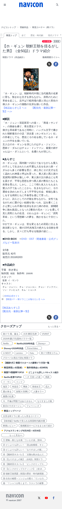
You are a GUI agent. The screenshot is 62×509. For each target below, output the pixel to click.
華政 (25, 386)
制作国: (5, 273)
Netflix (7, 343)
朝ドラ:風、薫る (10, 334)
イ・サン (7, 382)
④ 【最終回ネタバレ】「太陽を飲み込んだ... (24, 454)
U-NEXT (7, 353)
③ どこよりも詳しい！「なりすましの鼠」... (24, 449)
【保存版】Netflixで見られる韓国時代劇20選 (24, 421)
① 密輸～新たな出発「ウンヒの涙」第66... (23, 440)
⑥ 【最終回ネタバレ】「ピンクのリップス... (24, 464)
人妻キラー (38, 391)
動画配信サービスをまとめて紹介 (36, 425)
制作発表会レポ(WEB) (37, 367)
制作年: (21, 273)
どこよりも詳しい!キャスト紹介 (43, 372)
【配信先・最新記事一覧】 (15, 311)
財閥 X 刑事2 (22, 391)
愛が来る (7, 391)
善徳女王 (36, 386)
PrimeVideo (33, 348)
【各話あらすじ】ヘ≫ (15, 108)
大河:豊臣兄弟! (30, 334)
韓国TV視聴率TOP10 (14, 372)
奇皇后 (15, 386)
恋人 (47, 386)
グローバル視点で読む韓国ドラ (18, 358)
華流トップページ (12, 411)
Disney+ (43, 343)
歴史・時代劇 (37, 35)
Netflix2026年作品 (25, 343)
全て (24, 35)
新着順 (56, 41)
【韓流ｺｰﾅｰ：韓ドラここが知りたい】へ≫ (25, 299)
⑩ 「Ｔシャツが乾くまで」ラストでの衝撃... (24, 483)
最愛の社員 (8, 396)
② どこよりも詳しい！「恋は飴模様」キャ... (24, 445)
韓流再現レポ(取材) (13, 367)
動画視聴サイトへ (51, 57)
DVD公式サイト (12, 296)
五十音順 (46, 41)
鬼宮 (5, 386)
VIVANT (45, 334)
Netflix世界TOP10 (13, 377)
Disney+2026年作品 (13, 348)
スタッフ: (6, 277)
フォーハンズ (32, 406)
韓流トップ (11, 35)
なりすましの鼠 (44, 401)
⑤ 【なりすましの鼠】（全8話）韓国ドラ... (24, 459)
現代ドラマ (53, 35)
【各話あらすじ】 (11, 307)
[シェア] (55, 64)
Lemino (20, 353)
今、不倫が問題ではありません (18, 401)
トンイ (19, 382)
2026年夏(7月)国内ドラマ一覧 (17, 338)
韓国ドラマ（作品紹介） (14, 57)
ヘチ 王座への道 (32, 377)
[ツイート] (49, 64)
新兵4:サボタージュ (12, 406)
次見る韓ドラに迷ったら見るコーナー (21, 416)
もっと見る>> (12, 435)
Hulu (33, 353)
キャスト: (6, 283)
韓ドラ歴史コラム (49, 353)
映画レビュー (9, 425)
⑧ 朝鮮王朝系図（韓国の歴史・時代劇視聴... (24, 473)
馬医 (47, 377)
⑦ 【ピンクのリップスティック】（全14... (23, 469)
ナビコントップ (8, 27)
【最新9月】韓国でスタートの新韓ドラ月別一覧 (26, 363)
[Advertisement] (31, 17)
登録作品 (24, 27)
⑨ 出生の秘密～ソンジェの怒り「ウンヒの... (24, 478)
